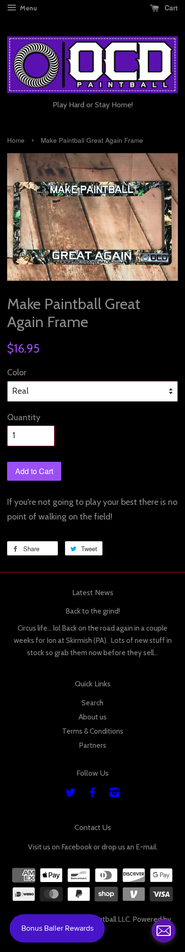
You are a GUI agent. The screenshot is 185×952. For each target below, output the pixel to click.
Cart (170, 7)
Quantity (23, 417)
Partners (92, 745)
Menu (27, 8)
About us (93, 716)
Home (16, 140)
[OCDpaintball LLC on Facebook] (92, 793)
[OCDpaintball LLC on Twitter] (70, 793)
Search (92, 702)
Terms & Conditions (92, 731)
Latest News (92, 592)
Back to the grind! (92, 610)
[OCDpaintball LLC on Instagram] (114, 793)
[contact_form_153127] (164, 931)
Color (17, 372)
